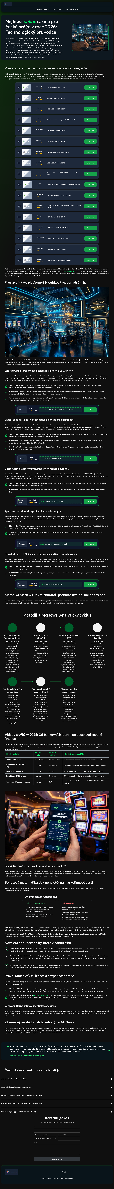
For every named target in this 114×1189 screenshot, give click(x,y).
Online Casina (57, 9)
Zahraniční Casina (42, 9)
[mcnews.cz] (8, 4)
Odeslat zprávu (57, 1159)
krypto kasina (45, 747)
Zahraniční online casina (41, 995)
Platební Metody (71, 9)
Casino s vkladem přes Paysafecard (75, 781)
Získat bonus (90, 87)
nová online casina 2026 (70, 271)
